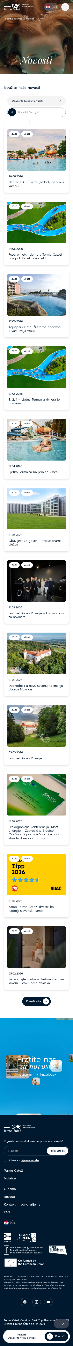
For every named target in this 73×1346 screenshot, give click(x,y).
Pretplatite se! (57, 1151)
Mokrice (10, 1178)
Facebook (48, 1074)
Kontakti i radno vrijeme (22, 1204)
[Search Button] (12, 112)
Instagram (25, 1074)
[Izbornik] (65, 7)
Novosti (9, 1196)
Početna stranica (13, 18)
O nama (10, 1189)
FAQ (7, 1212)
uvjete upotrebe (30, 1160)
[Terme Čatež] (18, 7)
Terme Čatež (13, 1170)
